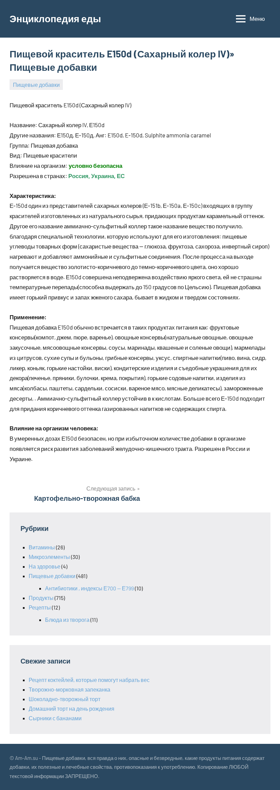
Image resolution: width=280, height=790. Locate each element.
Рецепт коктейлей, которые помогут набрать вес (89, 680)
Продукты (41, 597)
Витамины (42, 547)
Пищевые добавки (36, 84)
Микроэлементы (49, 556)
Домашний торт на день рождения (71, 708)
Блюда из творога (67, 619)
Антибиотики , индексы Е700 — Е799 (89, 588)
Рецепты (40, 607)
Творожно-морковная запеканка (69, 689)
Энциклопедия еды (55, 18)
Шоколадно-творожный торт (64, 699)
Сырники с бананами (55, 718)
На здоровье (44, 566)
